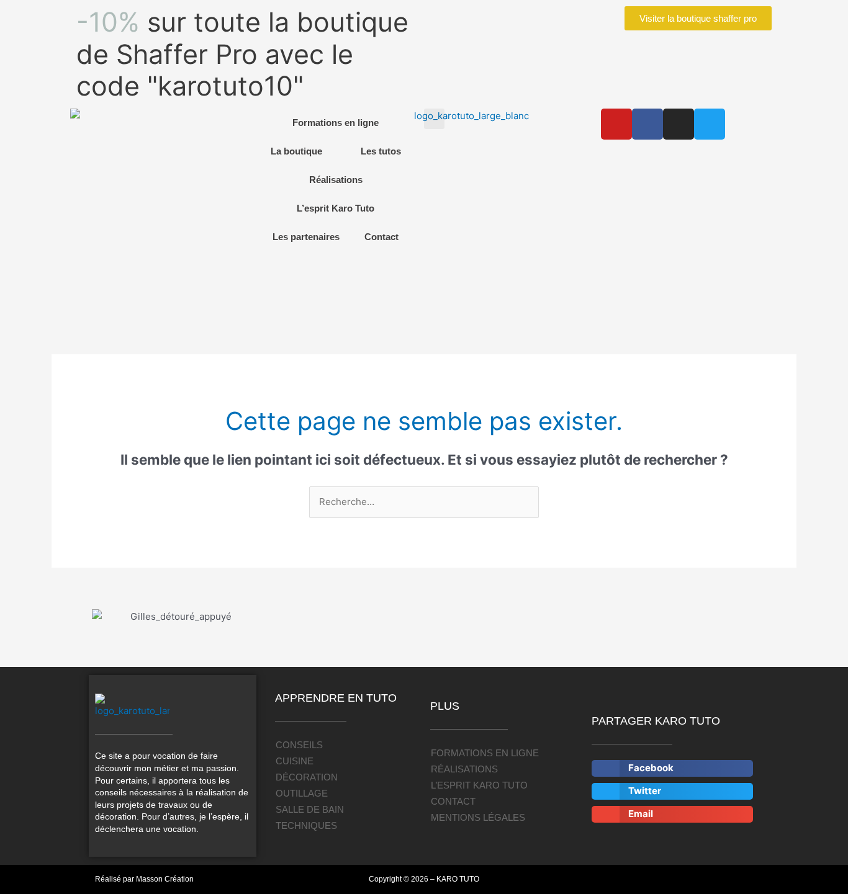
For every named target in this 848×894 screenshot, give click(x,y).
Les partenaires (306, 236)
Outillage (302, 793)
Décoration (307, 777)
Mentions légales (478, 817)
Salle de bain (310, 809)
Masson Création (165, 879)
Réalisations (336, 179)
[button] (434, 119)
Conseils (299, 745)
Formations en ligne (335, 122)
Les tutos (381, 151)
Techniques (306, 825)
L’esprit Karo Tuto (335, 208)
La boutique (296, 151)
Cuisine (294, 761)
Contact (381, 236)
